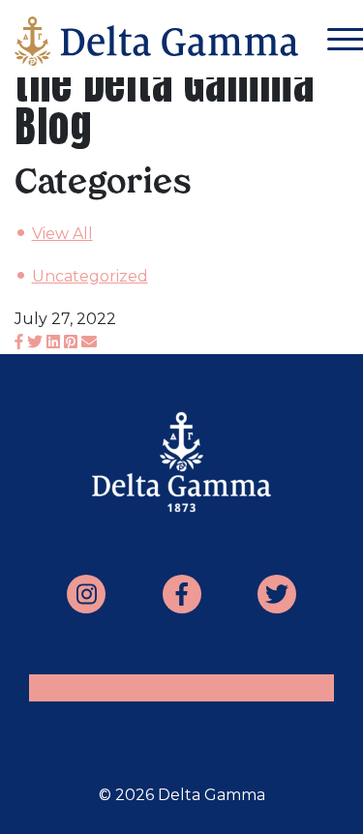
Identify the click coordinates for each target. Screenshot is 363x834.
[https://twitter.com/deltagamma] (276, 594)
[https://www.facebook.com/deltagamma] (182, 594)
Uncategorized (90, 276)
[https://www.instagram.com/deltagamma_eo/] (86, 594)
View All (62, 233)
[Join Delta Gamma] (156, 45)
